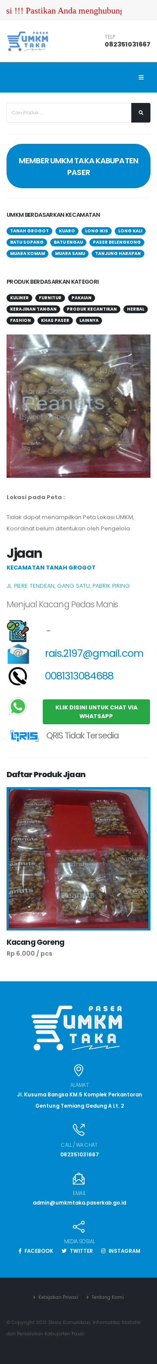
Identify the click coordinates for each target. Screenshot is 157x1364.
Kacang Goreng (36, 942)
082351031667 (127, 44)
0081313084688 (78, 676)
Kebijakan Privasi (57, 1297)
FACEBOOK (38, 1251)
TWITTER (80, 1251)
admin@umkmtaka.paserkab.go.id (79, 1202)
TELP (110, 37)
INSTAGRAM (123, 1251)
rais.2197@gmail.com (93, 653)
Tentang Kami (107, 1297)
